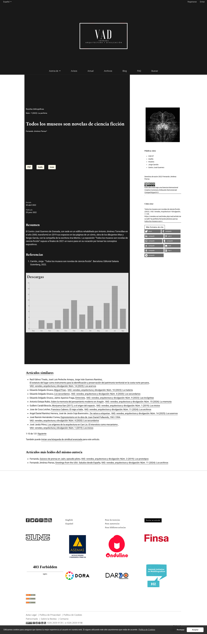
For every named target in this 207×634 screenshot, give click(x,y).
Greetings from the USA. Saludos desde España (77, 462)
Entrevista (80, 398)
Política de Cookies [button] (147, 630)
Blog (125, 71)
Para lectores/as (112, 520)
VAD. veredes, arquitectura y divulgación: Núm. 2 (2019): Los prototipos (115, 459)
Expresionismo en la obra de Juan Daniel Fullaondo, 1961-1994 (90, 417)
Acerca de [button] (54, 71)
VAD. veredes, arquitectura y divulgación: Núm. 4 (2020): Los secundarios (105, 394)
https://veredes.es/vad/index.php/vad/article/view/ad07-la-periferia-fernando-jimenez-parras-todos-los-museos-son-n (162, 218)
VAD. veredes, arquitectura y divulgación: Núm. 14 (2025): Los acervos (63, 386)
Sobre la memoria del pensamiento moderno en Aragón (77, 401)
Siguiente (41, 433)
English (69, 520)
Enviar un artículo (153, 520)
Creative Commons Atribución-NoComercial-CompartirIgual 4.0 (160, 191)
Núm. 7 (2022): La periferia (36, 113)
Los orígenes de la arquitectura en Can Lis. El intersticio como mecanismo (83, 424)
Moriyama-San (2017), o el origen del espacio (73, 405)
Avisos (74, 71)
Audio (40, 167)
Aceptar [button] (195, 630)
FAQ (139, 71)
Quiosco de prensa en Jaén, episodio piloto (60, 459)
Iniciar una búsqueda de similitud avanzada (61, 439)
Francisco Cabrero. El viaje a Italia (67, 409)
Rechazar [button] (180, 630)
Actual (91, 71)
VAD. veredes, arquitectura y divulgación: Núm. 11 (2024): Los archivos (117, 409)
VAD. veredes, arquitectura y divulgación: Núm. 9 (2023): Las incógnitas (120, 398)
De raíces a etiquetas (100, 413)
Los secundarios (62, 394)
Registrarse (192, 2)
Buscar (154, 71)
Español (69, 523)
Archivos (108, 71)
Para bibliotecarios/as (115, 527)
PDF (29, 167)
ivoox (52, 167)
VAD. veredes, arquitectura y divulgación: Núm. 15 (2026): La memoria (138, 401)
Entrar (202, 2)
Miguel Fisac (60, 390)
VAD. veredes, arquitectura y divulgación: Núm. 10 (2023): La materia (100, 390)
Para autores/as (112, 523)
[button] (152, 231)
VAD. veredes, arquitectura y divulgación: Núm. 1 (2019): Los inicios (128, 405)
